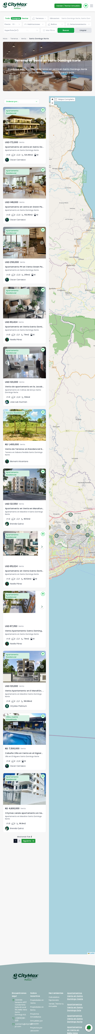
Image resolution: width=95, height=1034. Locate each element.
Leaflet (91, 953)
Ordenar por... (12, 101)
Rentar (25, 18)
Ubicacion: (55, 18)
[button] (52, 99)
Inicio (5, 38)
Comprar (16, 18)
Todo (7, 18)
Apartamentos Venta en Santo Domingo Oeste (75, 996)
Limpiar (83, 30)
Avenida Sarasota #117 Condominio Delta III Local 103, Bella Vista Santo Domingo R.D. (19, 1007)
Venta (23, 38)
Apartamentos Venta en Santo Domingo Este (75, 1007)
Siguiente (27, 841)
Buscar (66, 30)
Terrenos (14, 38)
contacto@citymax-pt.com (20, 1025)
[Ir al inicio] (25, 977)
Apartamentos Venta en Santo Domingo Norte (75, 1018)
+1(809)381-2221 (19, 1019)
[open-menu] (91, 5)
